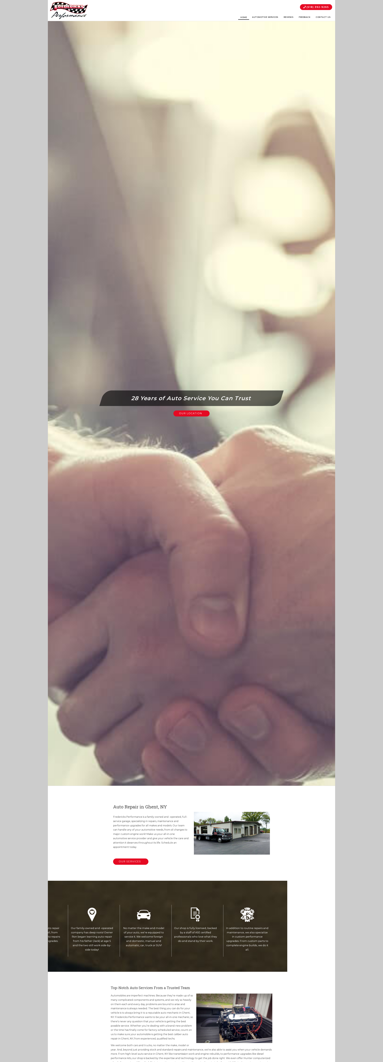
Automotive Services (265, 17)
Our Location (190, 413)
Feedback (304, 17)
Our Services (130, 861)
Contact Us (323, 17)
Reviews (289, 17)
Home (243, 17)
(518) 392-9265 (317, 7)
